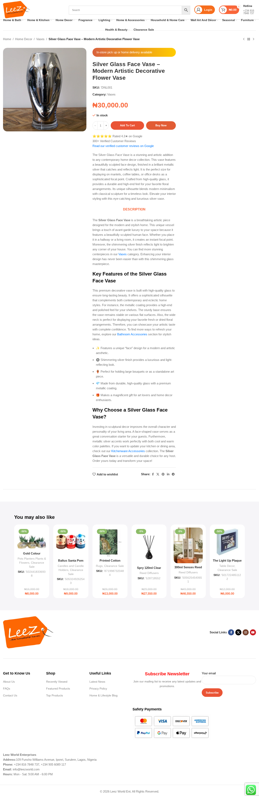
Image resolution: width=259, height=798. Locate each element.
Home (7, 39)
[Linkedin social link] (168, 474)
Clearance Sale (114, 565)
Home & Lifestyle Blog (103, 695)
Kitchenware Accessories (128, 451)
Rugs (99, 565)
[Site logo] (16, 9)
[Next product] (253, 39)
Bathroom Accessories (132, 334)
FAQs (6, 688)
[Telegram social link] (173, 474)
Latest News (97, 681)
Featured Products (58, 688)
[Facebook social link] (152, 474)
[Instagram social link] (246, 632)
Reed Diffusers (149, 573)
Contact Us (10, 695)
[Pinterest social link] (163, 474)
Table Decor (227, 565)
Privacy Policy (98, 688)
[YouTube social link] (253, 632)
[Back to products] (248, 39)
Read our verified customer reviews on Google (123, 146)
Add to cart (127, 125)
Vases (40, 39)
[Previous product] (243, 39)
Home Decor (23, 39)
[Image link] (28, 632)
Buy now (161, 125)
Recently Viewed (56, 681)
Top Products (54, 695)
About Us (9, 681)
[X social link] (157, 474)
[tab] (134, 209)
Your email (209, 673)
